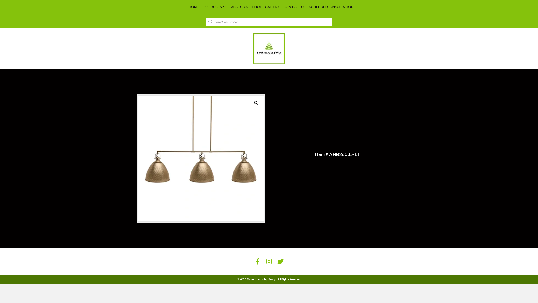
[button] (224, 6)
